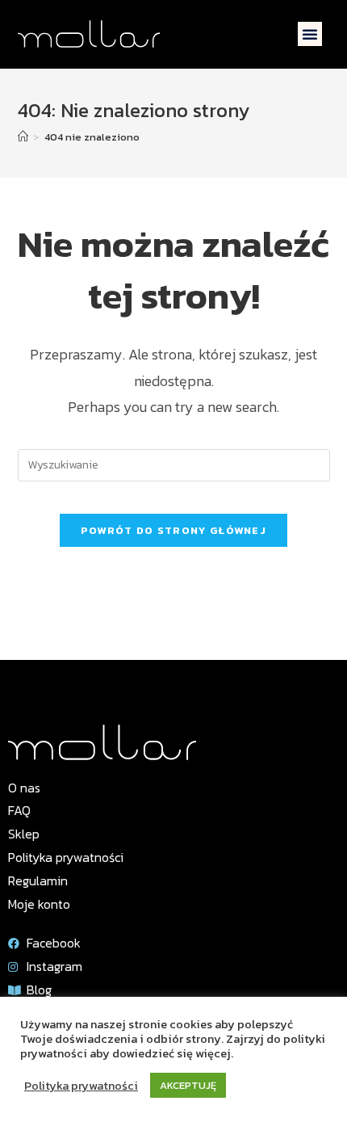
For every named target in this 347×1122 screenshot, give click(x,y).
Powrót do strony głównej (173, 530)
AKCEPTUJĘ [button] (188, 1085)
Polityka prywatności (81, 1085)
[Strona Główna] (23, 137)
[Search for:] (174, 464)
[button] (310, 34)
